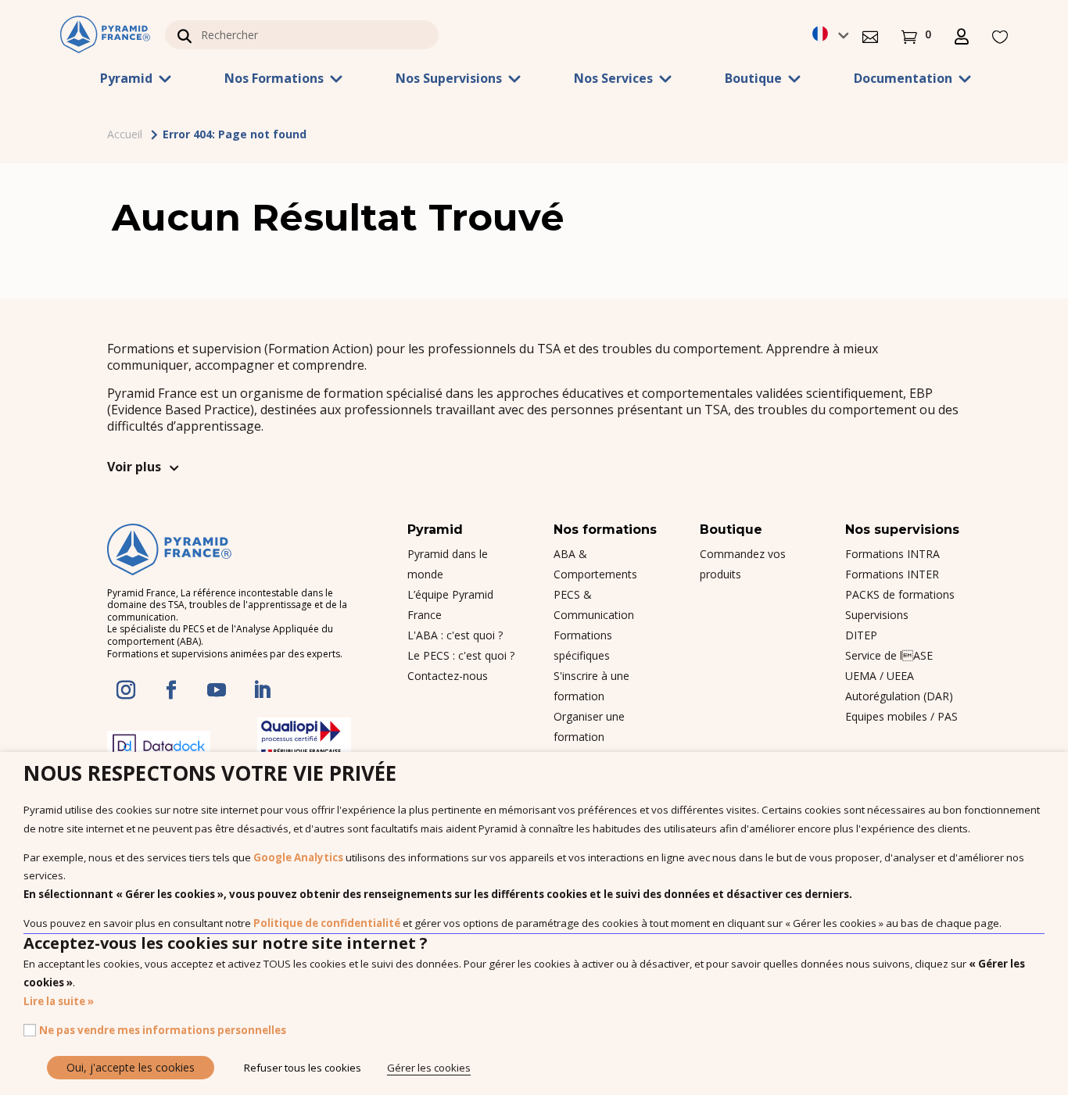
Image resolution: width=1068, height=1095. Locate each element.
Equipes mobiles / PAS (901, 716)
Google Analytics (298, 857)
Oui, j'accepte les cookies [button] (130, 1067)
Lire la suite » (58, 1001)
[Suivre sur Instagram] (126, 690)
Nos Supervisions (449, 80)
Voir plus (134, 466)
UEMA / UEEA (879, 675)
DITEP (861, 635)
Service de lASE (889, 655)
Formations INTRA (892, 553)
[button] (870, 35)
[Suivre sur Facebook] (171, 690)
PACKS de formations (900, 594)
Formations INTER (892, 574)
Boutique (753, 80)
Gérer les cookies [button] (429, 1068)
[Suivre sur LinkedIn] (262, 690)
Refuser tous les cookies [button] (302, 1068)
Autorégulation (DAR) (899, 696)
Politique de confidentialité (326, 923)
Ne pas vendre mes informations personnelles (162, 1030)
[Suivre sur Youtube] (216, 690)
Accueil (124, 134)
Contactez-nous (447, 675)
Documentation (903, 80)
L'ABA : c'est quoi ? (455, 635)
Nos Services (613, 80)
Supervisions (877, 614)
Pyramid (126, 80)
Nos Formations (274, 80)
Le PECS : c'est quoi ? (460, 655)
